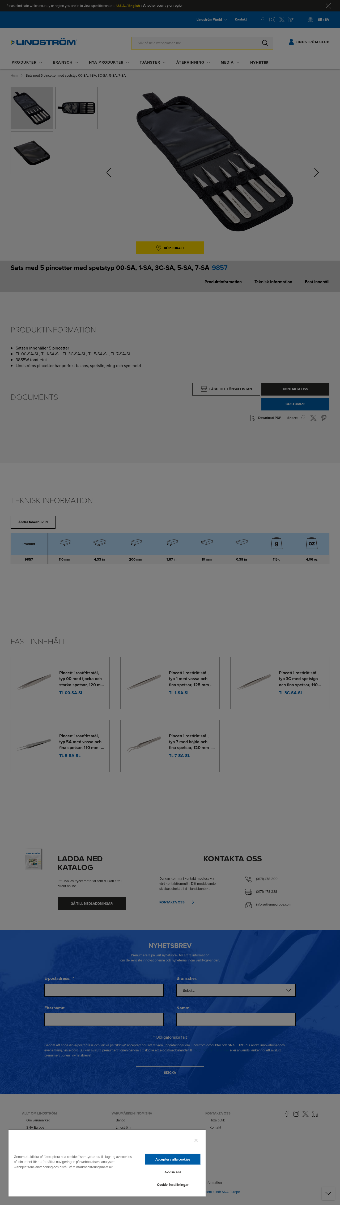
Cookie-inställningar (173, 1184)
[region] (107, 1163)
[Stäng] (196, 1140)
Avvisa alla (172, 1172)
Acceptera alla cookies (172, 1159)
